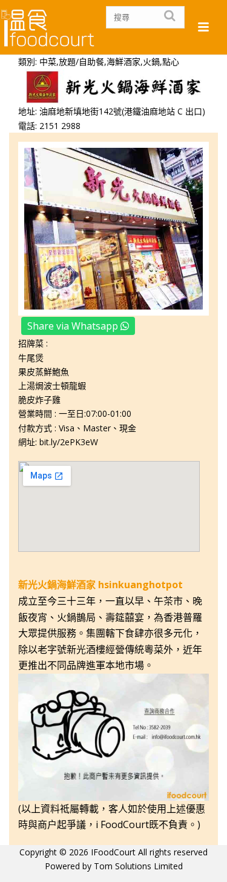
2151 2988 (60, 125)
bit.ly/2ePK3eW (68, 442)
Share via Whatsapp (73, 326)
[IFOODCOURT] (48, 27)
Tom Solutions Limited (138, 866)
